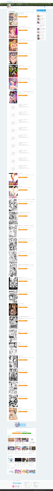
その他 (32, 5)
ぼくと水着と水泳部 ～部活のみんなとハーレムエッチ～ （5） (25, 238)
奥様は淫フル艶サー (20, 186)
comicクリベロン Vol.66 (21, 65)
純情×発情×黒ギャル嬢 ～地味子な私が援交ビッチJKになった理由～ (25, 264)
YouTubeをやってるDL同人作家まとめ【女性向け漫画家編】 (25, 463)
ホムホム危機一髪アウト (24, 450)
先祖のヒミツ (19, 290)
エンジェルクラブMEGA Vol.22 (21, 39)
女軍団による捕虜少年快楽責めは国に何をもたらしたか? (24, 316)
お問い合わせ (26, 486)
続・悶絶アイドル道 (20, 329)
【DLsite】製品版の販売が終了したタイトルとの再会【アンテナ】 (32, 443)
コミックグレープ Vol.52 (21, 52)
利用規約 (25, 484)
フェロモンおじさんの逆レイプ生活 (22, 251)
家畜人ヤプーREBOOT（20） (21, 303)
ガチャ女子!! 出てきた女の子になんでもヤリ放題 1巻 (24, 78)
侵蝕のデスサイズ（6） (20, 342)
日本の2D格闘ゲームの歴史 (11, 462)
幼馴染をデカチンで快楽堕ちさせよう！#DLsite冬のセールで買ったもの (18, 443)
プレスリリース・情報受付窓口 (27, 487)
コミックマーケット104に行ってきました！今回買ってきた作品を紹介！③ (32, 451)
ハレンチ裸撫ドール (20, 173)
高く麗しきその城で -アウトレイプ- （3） (23, 277)
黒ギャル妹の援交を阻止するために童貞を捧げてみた (24, 212)
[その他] (45, 6)
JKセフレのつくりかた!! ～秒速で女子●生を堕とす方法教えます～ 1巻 (26, 91)
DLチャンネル (10, 1)
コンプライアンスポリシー (36, 487)
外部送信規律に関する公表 (36, 486)
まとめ (11, 480)
